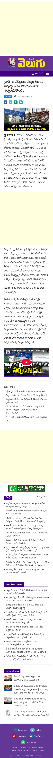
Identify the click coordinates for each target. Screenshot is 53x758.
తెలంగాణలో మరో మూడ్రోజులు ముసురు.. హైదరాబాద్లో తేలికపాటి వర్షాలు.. (23, 643)
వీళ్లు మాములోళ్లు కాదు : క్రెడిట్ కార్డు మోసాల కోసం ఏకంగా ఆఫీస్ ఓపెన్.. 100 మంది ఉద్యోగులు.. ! (27, 564)
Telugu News (38, 751)
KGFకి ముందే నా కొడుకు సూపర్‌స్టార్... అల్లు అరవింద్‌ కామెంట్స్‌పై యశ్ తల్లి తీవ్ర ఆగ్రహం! (24, 527)
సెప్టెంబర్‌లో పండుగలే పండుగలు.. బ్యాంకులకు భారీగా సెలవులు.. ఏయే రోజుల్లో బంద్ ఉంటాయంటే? (25, 410)
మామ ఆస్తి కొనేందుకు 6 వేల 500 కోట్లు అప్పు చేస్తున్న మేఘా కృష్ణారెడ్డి (25, 606)
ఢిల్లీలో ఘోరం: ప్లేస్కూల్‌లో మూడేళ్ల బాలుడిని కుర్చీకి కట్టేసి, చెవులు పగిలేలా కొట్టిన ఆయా (27, 556)
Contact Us (25, 747)
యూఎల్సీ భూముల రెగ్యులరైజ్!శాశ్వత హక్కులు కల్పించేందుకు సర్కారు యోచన (25, 636)
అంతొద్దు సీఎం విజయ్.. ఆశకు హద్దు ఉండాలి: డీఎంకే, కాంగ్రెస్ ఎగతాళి (25, 571)
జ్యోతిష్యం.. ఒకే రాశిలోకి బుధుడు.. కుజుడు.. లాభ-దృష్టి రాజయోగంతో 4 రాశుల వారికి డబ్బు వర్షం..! (26, 393)
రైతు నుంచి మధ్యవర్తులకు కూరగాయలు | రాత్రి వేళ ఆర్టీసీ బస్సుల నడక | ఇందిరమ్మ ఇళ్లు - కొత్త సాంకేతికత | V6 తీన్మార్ (31, 690)
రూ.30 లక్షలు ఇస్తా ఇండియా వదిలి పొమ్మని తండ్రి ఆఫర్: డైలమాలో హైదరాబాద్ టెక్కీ (27, 614)
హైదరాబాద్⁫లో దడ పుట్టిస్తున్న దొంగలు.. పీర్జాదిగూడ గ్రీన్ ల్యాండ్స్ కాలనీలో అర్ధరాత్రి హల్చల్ (27, 549)
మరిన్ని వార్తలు (42, 497)
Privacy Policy (38, 747)
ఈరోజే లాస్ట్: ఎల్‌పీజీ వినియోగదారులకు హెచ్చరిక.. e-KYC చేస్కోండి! (27, 512)
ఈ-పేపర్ (39, 73)
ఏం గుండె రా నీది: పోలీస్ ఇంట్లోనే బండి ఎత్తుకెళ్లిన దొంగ (26, 419)
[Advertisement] (26, 28)
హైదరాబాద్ (8, 97)
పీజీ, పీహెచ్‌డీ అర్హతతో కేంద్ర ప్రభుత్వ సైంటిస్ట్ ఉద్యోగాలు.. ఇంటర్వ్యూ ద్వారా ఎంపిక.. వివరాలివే (26, 650)
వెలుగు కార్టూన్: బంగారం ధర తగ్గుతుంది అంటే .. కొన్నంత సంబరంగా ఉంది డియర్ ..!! (31, 715)
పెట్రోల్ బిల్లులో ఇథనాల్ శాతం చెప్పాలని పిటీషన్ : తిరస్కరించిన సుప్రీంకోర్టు (26, 505)
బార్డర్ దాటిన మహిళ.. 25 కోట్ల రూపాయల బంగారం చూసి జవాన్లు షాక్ (24, 621)
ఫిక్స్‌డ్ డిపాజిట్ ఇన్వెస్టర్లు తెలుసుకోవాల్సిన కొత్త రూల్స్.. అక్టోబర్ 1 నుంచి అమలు (25, 658)
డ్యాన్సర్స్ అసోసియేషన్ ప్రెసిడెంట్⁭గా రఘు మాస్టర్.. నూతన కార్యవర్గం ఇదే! (27, 592)
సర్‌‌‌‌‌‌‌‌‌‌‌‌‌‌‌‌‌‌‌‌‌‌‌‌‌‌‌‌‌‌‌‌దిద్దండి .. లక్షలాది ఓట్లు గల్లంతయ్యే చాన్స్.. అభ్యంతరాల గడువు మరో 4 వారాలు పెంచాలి (30, 702)
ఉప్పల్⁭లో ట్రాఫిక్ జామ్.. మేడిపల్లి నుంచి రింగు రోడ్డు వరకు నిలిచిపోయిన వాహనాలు (27, 599)
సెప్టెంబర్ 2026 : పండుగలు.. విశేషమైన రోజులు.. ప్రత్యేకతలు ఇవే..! (26, 401)
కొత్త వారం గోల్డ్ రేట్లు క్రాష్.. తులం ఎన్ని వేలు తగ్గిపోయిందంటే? (24, 628)
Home (15, 747)
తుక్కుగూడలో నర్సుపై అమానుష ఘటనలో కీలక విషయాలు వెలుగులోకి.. (25, 542)
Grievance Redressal (21, 751)
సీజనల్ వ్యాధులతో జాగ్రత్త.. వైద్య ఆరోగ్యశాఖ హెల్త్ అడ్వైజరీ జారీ (27, 678)
